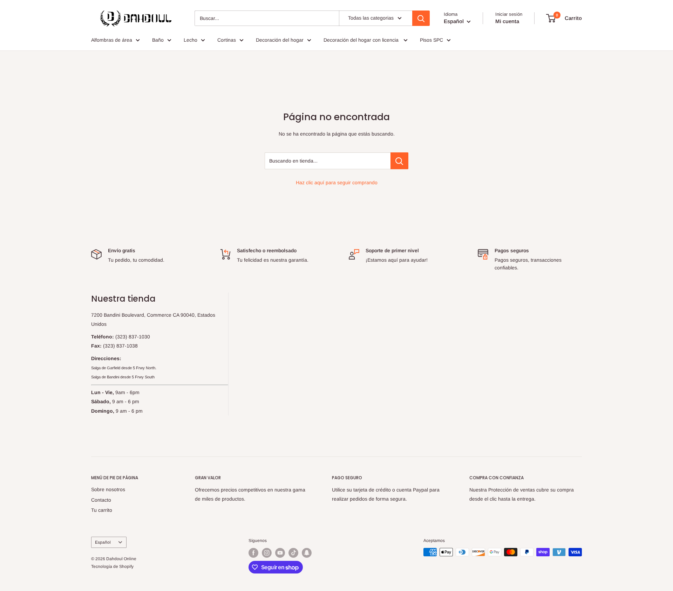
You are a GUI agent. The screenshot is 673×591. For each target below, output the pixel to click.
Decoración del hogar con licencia (362, 40)
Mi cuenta (507, 21)
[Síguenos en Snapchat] (307, 553)
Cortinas (226, 40)
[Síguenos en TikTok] (293, 553)
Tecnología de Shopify (112, 566)
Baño (158, 40)
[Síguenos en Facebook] (253, 553)
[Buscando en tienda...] (399, 160)
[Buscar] (421, 18)
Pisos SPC (431, 40)
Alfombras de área (111, 40)
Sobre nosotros (108, 489)
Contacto (101, 500)
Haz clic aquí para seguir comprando (337, 182)
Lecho (190, 40)
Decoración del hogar (280, 40)
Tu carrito (101, 510)
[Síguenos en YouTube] (280, 553)
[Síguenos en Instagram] (267, 553)
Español (103, 542)
